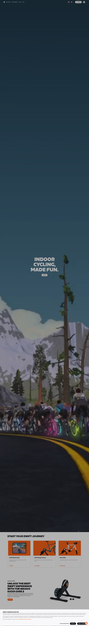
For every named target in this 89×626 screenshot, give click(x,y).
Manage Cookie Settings (64, 623)
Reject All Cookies (81, 623)
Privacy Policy (20, 619)
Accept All (73, 623)
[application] (86, 623)
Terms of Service (28, 619)
